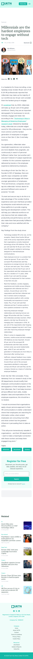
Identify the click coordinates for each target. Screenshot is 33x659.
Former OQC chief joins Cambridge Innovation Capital (9, 551)
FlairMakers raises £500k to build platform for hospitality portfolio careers (11, 538)
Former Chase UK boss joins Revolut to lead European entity (11, 577)
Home (16, 628)
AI (1, 521)
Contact (16, 632)
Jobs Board (16, 644)
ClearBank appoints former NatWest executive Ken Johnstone (10, 564)
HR (2, 42)
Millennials (6, 449)
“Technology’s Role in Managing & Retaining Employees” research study (15, 121)
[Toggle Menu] (29, 3)
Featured (3, 22)
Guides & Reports (16, 647)
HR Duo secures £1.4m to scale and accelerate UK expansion (10, 590)
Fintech (3, 560)
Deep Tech (4, 547)
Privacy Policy (16, 636)
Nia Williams (11, 48)
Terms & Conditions (16, 634)
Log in (23, 484)
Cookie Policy (16, 638)
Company (16, 626)
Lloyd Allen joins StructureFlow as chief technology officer (9, 526)
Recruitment (17, 449)
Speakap (27, 449)
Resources (16, 642)
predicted (7, 105)
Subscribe (23, 4)
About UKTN (16, 630)
